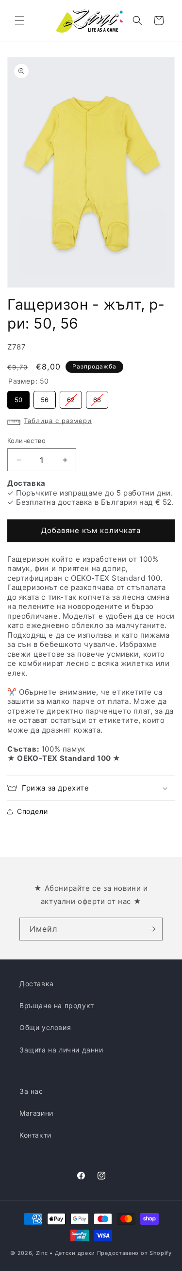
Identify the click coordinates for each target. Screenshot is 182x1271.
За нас (31, 1091)
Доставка (36, 983)
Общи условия (45, 1027)
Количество (26, 440)
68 (97, 397)
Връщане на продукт (56, 1005)
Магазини (36, 1113)
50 (18, 397)
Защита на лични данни (61, 1050)
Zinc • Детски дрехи (65, 1253)
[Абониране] (151, 929)
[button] (19, 20)
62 (71, 397)
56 (44, 397)
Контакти (35, 1135)
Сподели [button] (32, 811)
